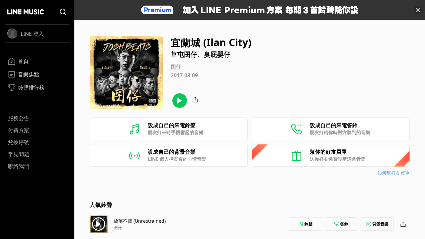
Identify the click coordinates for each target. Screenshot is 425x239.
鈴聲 (308, 224)
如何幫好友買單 (393, 173)
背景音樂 (380, 224)
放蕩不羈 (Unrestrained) (140, 221)
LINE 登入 (32, 34)
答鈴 (344, 224)
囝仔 (118, 227)
